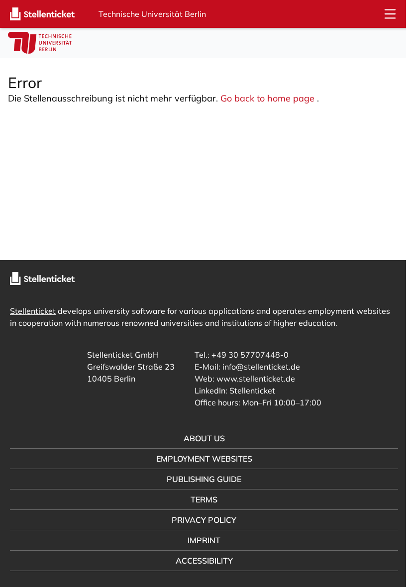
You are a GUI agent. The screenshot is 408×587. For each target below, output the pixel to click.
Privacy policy (200, 520)
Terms (200, 499)
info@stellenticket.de (257, 367)
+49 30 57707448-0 (246, 355)
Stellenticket (33, 311)
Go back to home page (267, 98)
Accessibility (200, 561)
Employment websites (200, 459)
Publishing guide (200, 479)
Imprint (200, 540)
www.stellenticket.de (251, 379)
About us (200, 438)
